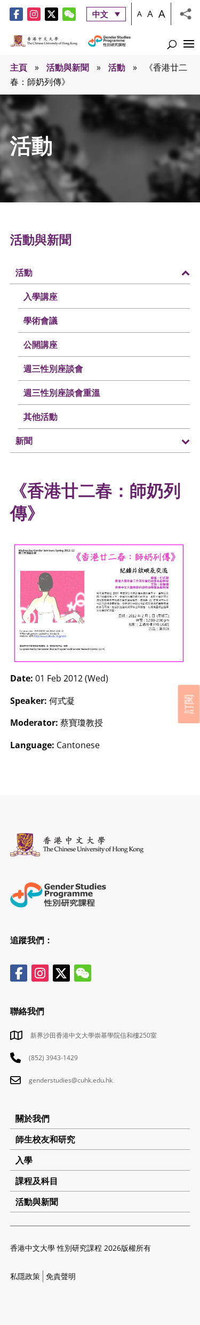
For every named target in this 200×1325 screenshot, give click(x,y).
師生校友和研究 (45, 1139)
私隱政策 (25, 1276)
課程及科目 (36, 1181)
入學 (24, 1160)
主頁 (18, 67)
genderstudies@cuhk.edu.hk (71, 1080)
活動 (116, 67)
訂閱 (188, 704)
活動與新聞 (67, 67)
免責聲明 (61, 1276)
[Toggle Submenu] (171, 272)
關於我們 (32, 1118)
